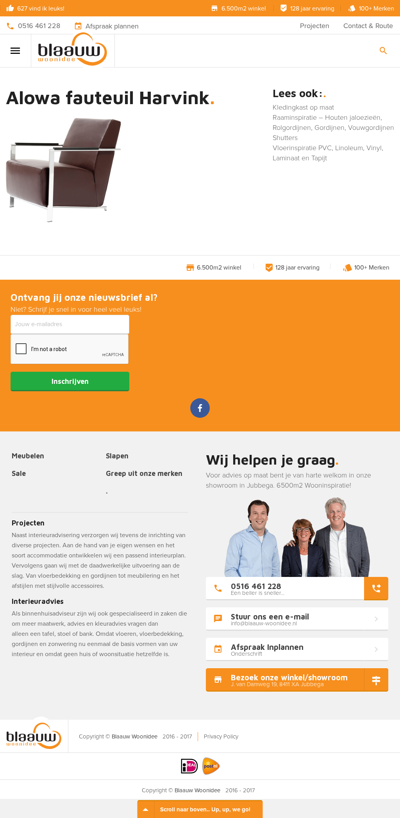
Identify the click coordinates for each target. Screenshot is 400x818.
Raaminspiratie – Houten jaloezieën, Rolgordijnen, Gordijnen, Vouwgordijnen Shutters (333, 127)
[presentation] (70, 349)
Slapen (117, 456)
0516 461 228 (39, 25)
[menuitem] (221, 736)
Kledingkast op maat (303, 107)
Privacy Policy (221, 736)
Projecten (314, 25)
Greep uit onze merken (144, 473)
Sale (19, 473)
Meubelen (28, 456)
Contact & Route (368, 25)
